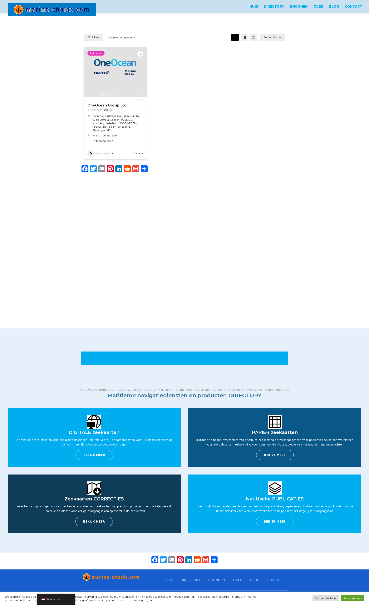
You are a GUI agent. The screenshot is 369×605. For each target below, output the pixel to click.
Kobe (136, 116)
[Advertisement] (184, 260)
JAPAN (128, 116)
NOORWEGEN (127, 123)
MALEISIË (126, 119)
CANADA (97, 116)
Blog (334, 6)
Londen (115, 119)
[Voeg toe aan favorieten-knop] (140, 54)
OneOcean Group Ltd (106, 105)
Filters (95, 37)
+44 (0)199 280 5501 (105, 135)
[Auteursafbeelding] (139, 97)
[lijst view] (244, 37)
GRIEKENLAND (113, 116)
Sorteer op (270, 37)
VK (108, 130)
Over (318, 6)
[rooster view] (235, 37)
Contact (353, 6)
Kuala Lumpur (100, 119)
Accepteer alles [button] (353, 598)
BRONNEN (299, 6)
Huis (254, 6)
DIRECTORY (274, 6)
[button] (88, 72)
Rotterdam (109, 126)
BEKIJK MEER (94, 455)
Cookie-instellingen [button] (326, 598)
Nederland (111, 123)
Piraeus (97, 126)
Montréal (97, 123)
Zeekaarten (103, 153)
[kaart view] (253, 37)
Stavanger (98, 130)
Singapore (124, 126)
